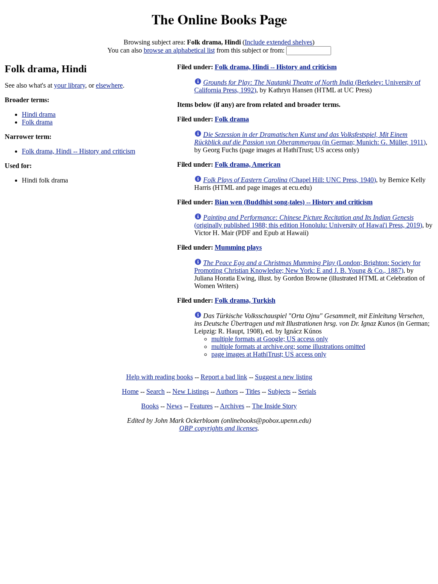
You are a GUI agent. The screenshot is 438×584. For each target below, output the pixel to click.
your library (69, 85)
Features (201, 406)
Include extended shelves (278, 42)
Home (130, 391)
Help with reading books (159, 376)
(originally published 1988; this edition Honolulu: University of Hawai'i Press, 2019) (308, 221)
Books (150, 406)
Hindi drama (39, 114)
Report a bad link (224, 376)
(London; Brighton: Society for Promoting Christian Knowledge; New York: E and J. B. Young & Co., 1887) (307, 266)
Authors (227, 391)
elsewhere (109, 85)
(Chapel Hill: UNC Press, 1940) (289, 179)
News (174, 406)
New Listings (190, 391)
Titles (253, 391)
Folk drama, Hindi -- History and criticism (78, 151)
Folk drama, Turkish (245, 300)
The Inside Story (274, 406)
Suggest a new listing (283, 376)
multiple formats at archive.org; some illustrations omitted (288, 346)
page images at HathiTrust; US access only (268, 354)
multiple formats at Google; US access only (269, 338)
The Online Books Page (219, 19)
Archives (232, 406)
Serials (307, 391)
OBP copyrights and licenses (218, 428)
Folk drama (37, 122)
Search (155, 391)
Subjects (279, 391)
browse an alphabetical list (179, 50)
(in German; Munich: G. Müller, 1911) (310, 138)
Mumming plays (238, 247)
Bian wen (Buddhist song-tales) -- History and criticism (294, 202)
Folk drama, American (248, 164)
